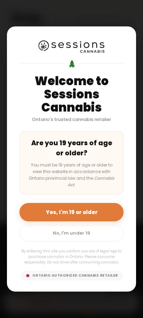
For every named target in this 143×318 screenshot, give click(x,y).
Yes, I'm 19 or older (72, 212)
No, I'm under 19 (71, 233)
